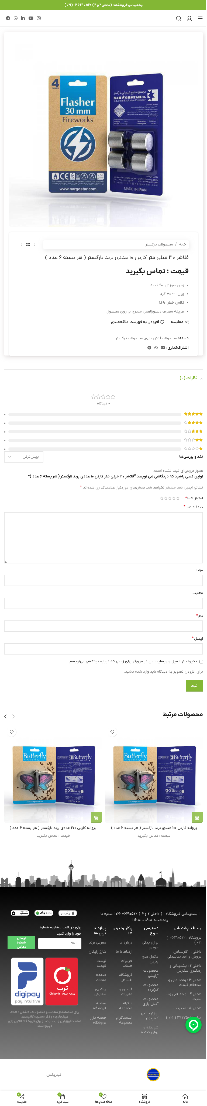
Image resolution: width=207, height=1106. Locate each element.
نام (199, 616)
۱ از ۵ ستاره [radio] (178, 498)
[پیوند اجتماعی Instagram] (38, 18)
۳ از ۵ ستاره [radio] (170, 498)
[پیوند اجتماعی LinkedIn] (23, 18)
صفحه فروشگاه (99, 1006)
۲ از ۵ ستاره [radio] (174, 498)
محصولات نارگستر (159, 244)
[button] (13, 716)
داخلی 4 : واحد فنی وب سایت (184, 997)
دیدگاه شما (193, 507)
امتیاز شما (194, 498)
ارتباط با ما (124, 951)
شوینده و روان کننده (149, 1030)
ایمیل (197, 638)
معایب (197, 593)
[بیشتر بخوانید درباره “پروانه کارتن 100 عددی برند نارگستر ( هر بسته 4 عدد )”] (197, 817)
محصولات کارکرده (150, 987)
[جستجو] (178, 18)
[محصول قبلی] (34, 244)
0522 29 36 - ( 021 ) (77, 5)
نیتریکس (53, 1074)
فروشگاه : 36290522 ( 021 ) (184, 940)
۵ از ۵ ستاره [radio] (162, 498)
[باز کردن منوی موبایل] (200, 18)
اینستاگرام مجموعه (124, 1020)
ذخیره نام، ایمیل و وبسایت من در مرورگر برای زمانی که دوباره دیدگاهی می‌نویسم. (133, 661)
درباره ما (126, 942)
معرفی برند (97, 942)
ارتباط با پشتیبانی (188, 928)
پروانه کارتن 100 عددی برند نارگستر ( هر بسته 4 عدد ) (154, 828)
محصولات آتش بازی (161, 338)
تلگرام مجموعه (125, 1006)
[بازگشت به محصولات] (28, 244)
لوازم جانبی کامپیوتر (149, 1016)
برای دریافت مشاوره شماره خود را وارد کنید (60, 930)
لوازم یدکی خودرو (150, 945)
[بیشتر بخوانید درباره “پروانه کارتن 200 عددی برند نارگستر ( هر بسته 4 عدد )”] (96, 817)
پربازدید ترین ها (100, 931)
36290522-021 (126, 913)
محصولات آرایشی (150, 973)
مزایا (199, 570)
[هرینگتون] (153, 1074)
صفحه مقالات (101, 977)
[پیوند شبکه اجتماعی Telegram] (8, 18)
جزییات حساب (126, 963)
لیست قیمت (101, 963)
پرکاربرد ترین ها (122, 931)
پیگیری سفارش (100, 992)
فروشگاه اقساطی (125, 977)
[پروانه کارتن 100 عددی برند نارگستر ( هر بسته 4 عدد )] (154, 774)
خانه (182, 244)
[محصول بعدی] (21, 244)
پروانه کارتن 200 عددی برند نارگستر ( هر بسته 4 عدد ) (53, 828)
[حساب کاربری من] (189, 18)
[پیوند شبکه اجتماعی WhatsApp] (15, 18)
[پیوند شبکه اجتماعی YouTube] (31, 18)
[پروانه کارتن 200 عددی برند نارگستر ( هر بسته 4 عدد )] (53, 774)
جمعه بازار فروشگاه (98, 1020)
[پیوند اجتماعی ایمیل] (162, 348)
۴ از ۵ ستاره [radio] (166, 498)
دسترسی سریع (151, 931)
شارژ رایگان (97, 951)
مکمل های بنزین (150, 959)
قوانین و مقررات (125, 992)
